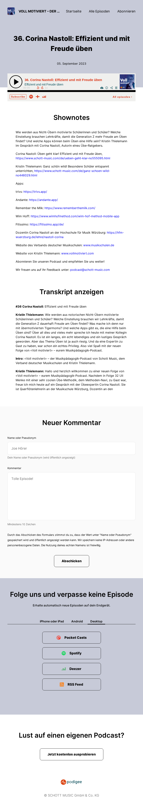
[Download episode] (101, 87)
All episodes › (122, 96)
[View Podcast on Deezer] (44, 96)
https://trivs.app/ (35, 191)
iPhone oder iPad (52, 621)
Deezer (75, 669)
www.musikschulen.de (98, 245)
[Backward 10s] (38, 87)
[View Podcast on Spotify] (31, 96)
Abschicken (72, 561)
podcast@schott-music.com (90, 270)
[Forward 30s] (42, 87)
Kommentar (14, 468)
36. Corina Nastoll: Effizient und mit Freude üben (63, 80)
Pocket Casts (75, 638)
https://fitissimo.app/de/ (47, 224)
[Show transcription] (116, 87)
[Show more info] (106, 87)
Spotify (75, 653)
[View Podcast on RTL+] (37, 96)
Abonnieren (126, 11)
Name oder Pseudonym (21, 437)
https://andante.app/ (43, 200)
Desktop (96, 621)
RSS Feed (75, 684)
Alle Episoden (99, 11)
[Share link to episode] (111, 87)
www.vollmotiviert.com (77, 253)
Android (77, 621)
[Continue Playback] (15, 81)
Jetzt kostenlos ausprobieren (71, 754)
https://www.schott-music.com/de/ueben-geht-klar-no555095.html (63, 158)
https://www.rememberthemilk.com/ (70, 208)
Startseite (73, 11)
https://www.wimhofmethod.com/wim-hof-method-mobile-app (75, 216)
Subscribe (18, 96)
